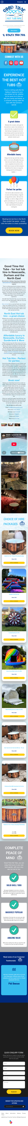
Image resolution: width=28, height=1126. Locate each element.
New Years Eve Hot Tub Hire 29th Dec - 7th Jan (14, 747)
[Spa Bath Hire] (17, 425)
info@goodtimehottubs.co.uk (15, 407)
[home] (2, 2)
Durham (21, 352)
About (7, 1113)
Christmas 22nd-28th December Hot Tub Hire (14, 786)
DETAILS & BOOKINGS (14, 562)
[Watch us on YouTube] (21, 63)
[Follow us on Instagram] (16, 63)
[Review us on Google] (11, 63)
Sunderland (10, 352)
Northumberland (7, 282)
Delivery (19, 1113)
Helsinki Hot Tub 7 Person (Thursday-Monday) (14, 556)
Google (17, 416)
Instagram (16, 414)
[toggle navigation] (25, 2)
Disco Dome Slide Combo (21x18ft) (14, 671)
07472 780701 (16, 409)
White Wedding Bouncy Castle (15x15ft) (14, 709)
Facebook (17, 412)
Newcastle (15, 352)
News (2, 1113)
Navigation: (20, 2)
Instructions (13, 1113)
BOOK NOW (14, 230)
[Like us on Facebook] (6, 63)
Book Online (14, 30)
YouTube (17, 418)
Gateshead (6, 353)
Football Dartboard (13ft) (14, 632)
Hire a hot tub (5, 304)
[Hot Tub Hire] (4, 425)
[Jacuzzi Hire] (11, 425)
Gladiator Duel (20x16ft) (14, 594)
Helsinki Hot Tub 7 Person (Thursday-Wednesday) (14, 824)
